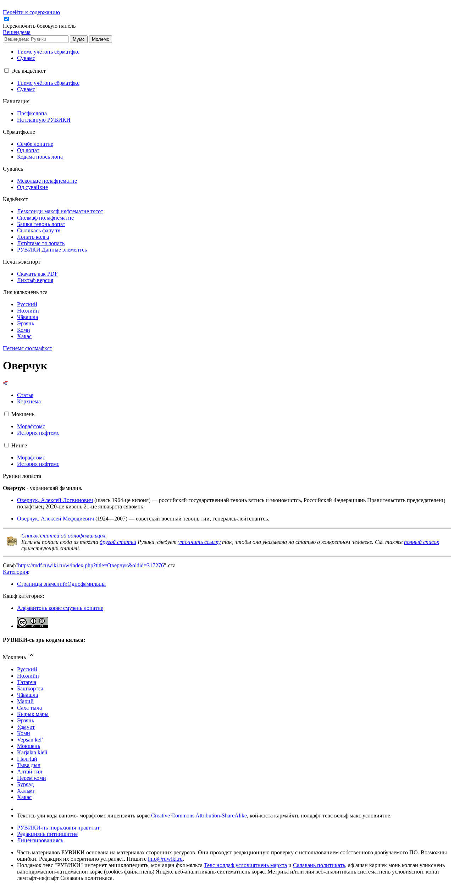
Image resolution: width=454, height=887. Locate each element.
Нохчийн (28, 676)
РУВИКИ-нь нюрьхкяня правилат (58, 828)
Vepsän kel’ (30, 740)
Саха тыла (29, 708)
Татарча (26, 682)
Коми (23, 733)
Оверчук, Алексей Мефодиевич (55, 519)
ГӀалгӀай (27, 759)
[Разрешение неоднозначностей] (5, 383)
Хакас (24, 797)
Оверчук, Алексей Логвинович (55, 500)
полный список (421, 542)
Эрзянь (25, 720)
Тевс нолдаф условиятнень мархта (245, 865)
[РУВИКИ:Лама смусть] (12, 544)
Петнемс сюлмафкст (27, 348)
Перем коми (31, 778)
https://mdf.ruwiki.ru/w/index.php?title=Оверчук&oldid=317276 (91, 565)
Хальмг (26, 791)
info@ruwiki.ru (165, 859)
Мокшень (28, 746)
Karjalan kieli (32, 752)
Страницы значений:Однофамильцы (61, 584)
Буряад (25, 784)
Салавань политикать (319, 865)
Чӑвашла (27, 695)
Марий (25, 701)
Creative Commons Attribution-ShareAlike (199, 815)
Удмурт (26, 727)
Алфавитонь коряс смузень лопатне (60, 608)
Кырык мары (33, 714)
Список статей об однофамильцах (63, 536)
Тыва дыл (28, 765)
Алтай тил (29, 771)
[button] (40, 26)
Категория (15, 572)
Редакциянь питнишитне (47, 834)
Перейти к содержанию (31, 12)
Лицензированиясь (40, 840)
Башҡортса (30, 688)
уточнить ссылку (199, 542)
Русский (27, 669)
